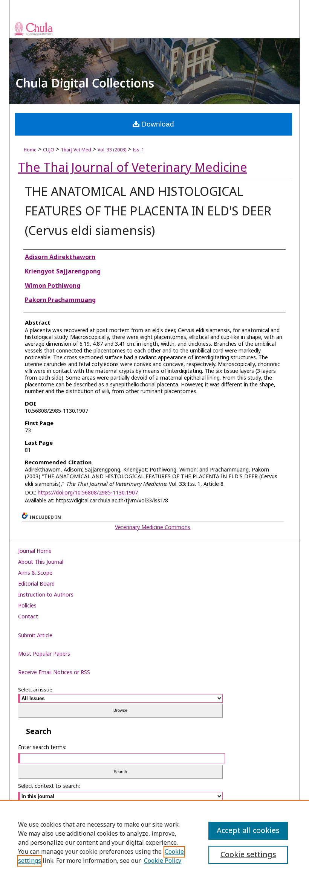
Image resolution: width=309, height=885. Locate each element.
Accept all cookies (248, 830)
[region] (154, 842)
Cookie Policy (162, 860)
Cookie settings (248, 855)
